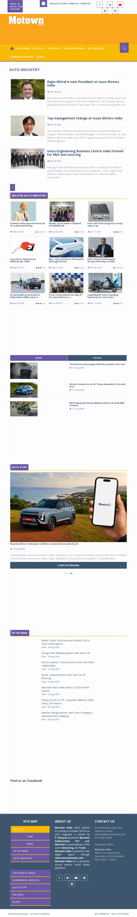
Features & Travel (74, 48)
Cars (30, 836)
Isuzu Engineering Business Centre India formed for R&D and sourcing (85, 153)
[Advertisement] (69, 33)
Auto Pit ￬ (38, 48)
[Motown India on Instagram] (105, 11)
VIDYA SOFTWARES (120, 913)
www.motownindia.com (69, 857)
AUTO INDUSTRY (96, 48)
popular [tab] (97, 358)
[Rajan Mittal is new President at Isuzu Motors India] (27, 89)
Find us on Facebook (26, 780)
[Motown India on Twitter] (110, 5)
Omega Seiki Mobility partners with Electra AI (65, 653)
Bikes (30, 843)
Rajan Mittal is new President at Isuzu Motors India (83, 83)
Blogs (40, 56)
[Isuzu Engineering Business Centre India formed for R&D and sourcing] (27, 158)
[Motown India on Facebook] (100, 5)
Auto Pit (18, 829)
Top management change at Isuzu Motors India (84, 118)
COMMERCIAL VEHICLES (22, 56)
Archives (18, 894)
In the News (23, 48)
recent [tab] (38, 358)
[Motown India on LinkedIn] (115, 11)
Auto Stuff (54, 48)
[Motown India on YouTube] (120, 5)
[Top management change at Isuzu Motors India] (27, 125)
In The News (20, 632)
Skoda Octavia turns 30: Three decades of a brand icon (82, 3)
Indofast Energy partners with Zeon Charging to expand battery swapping (67, 714)
